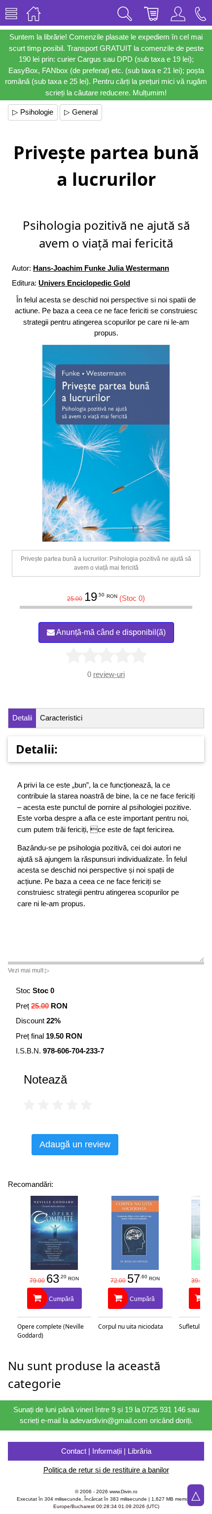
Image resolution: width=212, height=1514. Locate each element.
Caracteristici (61, 718)
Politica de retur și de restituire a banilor (106, 1470)
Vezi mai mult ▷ (28, 970)
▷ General (81, 112)
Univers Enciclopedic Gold (84, 283)
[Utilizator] (178, 13)
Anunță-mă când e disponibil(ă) (110, 632)
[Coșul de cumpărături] (151, 13)
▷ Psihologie (32, 112)
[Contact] (200, 13)
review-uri (109, 674)
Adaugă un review (74, 1144)
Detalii (22, 718)
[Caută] (124, 13)
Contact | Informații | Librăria (106, 1451)
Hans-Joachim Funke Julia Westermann (101, 268)
